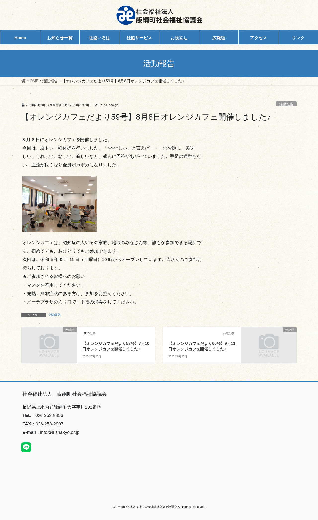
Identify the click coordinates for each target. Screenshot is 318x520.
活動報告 (286, 104)
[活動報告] (49, 343)
